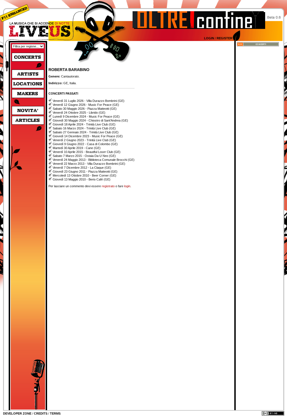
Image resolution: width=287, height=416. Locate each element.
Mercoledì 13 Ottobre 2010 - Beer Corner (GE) (84, 175)
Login (209, 38)
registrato (108, 186)
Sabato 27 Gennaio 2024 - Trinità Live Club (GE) (86, 132)
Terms (55, 413)
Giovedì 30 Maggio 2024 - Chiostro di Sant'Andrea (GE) (90, 120)
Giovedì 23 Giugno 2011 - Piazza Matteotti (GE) (85, 171)
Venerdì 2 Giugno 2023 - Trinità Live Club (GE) (84, 140)
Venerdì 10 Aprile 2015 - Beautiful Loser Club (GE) (87, 152)
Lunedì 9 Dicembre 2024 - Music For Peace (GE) (86, 116)
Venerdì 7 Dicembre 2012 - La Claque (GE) (82, 167)
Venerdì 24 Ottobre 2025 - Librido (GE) (79, 112)
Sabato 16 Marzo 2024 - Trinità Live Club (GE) (84, 128)
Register (224, 38)
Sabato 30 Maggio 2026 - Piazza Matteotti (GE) (85, 108)
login (127, 186)
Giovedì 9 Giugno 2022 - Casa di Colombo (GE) (85, 144)
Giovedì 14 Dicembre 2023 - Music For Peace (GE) (88, 136)
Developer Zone (17, 413)
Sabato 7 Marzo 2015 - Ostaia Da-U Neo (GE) (84, 155)
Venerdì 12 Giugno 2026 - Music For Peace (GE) (86, 104)
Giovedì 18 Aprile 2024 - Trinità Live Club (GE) (84, 124)
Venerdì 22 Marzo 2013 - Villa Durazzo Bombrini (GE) (89, 163)
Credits (40, 413)
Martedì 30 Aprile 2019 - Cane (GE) (77, 148)
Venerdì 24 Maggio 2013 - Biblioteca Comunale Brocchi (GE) (94, 159)
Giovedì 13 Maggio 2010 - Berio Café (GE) (81, 179)
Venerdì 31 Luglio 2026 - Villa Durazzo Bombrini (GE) (88, 100)
